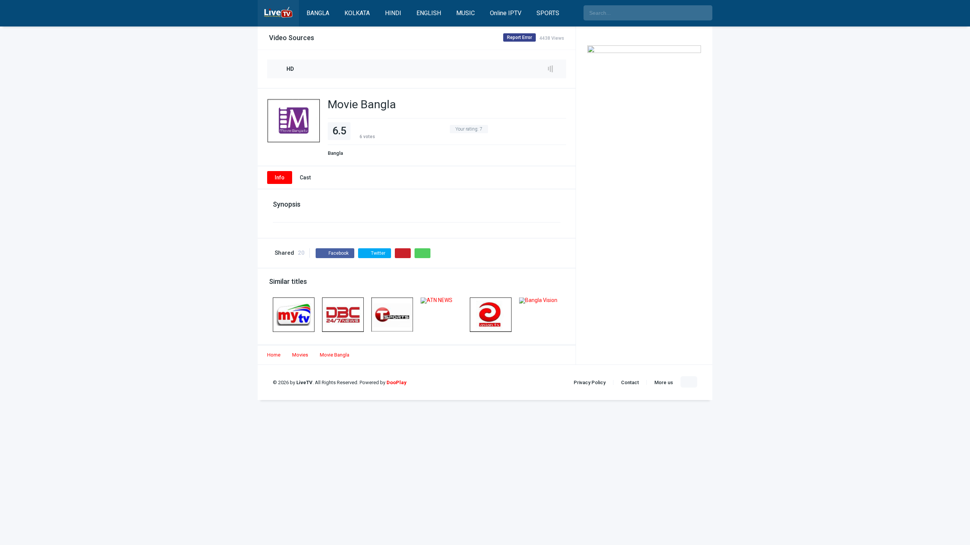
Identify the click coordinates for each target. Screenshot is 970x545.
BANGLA (318, 13)
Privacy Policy (589, 382)
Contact (630, 382)
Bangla (335, 153)
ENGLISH (428, 13)
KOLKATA (357, 13)
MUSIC (465, 13)
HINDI (393, 13)
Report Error (519, 37)
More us (663, 382)
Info (280, 177)
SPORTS (548, 13)
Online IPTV (505, 13)
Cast (305, 177)
